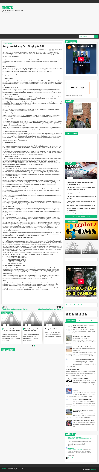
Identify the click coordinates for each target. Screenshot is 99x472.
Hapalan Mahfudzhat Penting (80, 378)
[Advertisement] (63, 18)
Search (96, 36)
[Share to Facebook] (14, 320)
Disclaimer (84, 305)
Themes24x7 (93, 469)
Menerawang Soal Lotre (72, 369)
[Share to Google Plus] (19, 320)
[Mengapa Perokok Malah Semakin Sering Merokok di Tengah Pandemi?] (32, 319)
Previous (2, 319)
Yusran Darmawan (73, 458)
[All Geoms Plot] (81, 230)
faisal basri (71, 448)
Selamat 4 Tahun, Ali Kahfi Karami (82, 399)
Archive (81, 321)
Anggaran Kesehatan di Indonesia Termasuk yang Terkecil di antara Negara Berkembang (84, 348)
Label (91, 321)
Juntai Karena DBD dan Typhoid (81, 336)
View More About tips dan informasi (81, 216)
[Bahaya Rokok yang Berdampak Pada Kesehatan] (54, 319)
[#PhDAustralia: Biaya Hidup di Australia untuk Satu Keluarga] (81, 170)
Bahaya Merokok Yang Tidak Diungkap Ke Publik (24, 46)
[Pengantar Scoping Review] (90, 247)
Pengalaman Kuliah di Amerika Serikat (83, 420)
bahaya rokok (8, 43)
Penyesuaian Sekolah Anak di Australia (83, 359)
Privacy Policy (69, 305)
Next (62, 319)
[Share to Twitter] (16, 320)
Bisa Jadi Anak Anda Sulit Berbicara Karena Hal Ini (81, 205)
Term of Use (77, 305)
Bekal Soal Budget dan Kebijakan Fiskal (78, 213)
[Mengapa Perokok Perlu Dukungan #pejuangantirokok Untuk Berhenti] (11, 319)
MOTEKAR (7, 7)
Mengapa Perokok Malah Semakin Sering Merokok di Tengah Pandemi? (32, 330)
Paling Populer (71, 320)
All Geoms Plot (71, 238)
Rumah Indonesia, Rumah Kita (75, 449)
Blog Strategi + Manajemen (75, 437)
